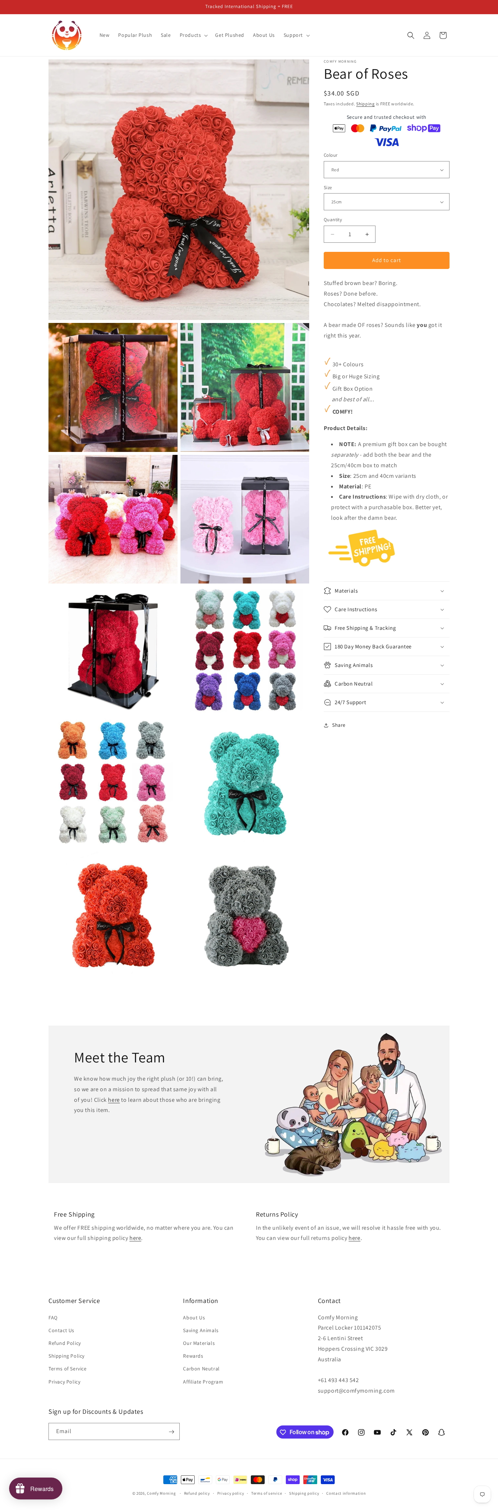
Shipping (365, 103)
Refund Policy (64, 1343)
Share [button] (339, 725)
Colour (330, 155)
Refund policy (197, 1492)
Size (328, 187)
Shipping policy (304, 1492)
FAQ (53, 1317)
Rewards (193, 1356)
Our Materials (199, 1343)
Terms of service (266, 1492)
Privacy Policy (64, 1381)
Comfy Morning (161, 1493)
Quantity (333, 220)
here (114, 1099)
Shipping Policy (66, 1356)
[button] (193, 35)
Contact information (346, 1492)
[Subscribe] (171, 1431)
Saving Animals (200, 1330)
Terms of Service (67, 1369)
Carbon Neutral (201, 1369)
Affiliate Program (203, 1381)
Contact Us (61, 1330)
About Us (194, 1317)
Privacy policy (230, 1492)
